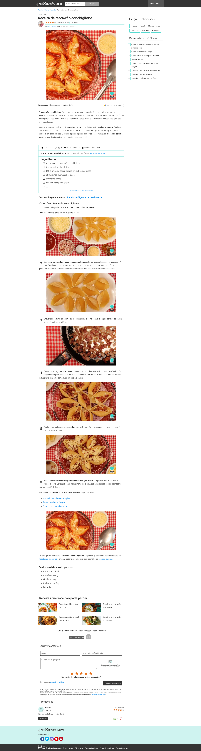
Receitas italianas (97, 153)
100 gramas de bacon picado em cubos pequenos (68, 171)
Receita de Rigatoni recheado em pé (84, 197)
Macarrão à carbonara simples (56, 498)
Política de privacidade (107, 748)
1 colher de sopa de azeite (57, 183)
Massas (46, 10)
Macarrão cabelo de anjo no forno (144, 78)
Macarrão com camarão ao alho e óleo (146, 70)
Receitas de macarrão (48, 559)
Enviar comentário (112, 683)
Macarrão (53, 10)
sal (47, 187)
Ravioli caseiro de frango (54, 502)
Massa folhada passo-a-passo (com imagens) (144, 65)
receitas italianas (106, 559)
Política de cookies (121, 748)
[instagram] (52, 739)
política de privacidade (57, 682)
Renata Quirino (51, 26)
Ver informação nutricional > (81, 190)
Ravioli (142, 26)
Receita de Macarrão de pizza (68, 606)
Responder (43, 718)
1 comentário (74, 22)
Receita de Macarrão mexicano (112, 606)
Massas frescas (154, 26)
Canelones (135, 30)
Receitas (40, 10)
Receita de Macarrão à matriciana (69, 619)
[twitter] (47, 739)
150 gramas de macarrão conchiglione (62, 163)
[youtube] (56, 739)
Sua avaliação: (67, 677)
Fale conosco (79, 748)
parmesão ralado (53, 179)
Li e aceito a (53, 682)
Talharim (145, 30)
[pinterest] (61, 739)
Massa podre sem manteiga (141, 51)
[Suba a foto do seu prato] (88, 637)
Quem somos (69, 748)
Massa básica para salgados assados (145, 55)
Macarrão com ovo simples (141, 74)
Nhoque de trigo (137, 59)
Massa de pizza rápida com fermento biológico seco (145, 46)
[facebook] (42, 739)
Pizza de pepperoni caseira (55, 506)
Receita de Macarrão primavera (112, 619)
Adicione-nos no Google (114, 105)
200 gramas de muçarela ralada (60, 175)
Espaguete (156, 30)
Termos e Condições (91, 748)
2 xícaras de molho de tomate (59, 167)
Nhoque (134, 26)
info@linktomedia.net (98, 694)
